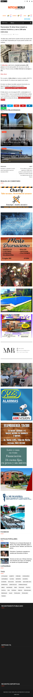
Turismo (3, 596)
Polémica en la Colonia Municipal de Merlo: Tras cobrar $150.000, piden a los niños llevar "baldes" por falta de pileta (21, 545)
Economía (3, 581)
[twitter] (30, 1)
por (9, 590)
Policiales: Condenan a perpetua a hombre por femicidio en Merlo (20, 552)
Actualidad (4, 576)
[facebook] (25, 1)
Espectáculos (13, 584)
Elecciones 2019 (27, 581)
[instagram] (27, 1)
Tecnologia (17, 593)
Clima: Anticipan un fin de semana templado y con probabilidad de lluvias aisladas (15, 125)
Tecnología (25, 593)
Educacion (11, 581)
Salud (10, 593)
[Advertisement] (16, 626)
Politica (28, 587)
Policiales (21, 587)
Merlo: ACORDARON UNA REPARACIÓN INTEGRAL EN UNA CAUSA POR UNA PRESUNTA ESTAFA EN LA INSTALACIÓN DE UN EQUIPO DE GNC (16, 141)
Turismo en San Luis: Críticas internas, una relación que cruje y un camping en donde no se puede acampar (21, 560)
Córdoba (18, 576)
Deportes (18, 579)
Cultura (12, 579)
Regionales (4, 593)
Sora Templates (13, 692)
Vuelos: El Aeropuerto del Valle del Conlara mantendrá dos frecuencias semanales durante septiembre (16, 157)
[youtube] (32, 1)
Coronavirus (26, 576)
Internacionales (23, 584)
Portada (5, 23)
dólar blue (5, 65)
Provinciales (27, 590)
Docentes (25, 579)
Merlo (2, 587)
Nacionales (9, 587)
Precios (20, 590)
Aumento (11, 576)
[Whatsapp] (3, 108)
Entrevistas (4, 584)
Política (3, 590)
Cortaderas (4, 579)
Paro (15, 587)
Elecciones (18, 581)
